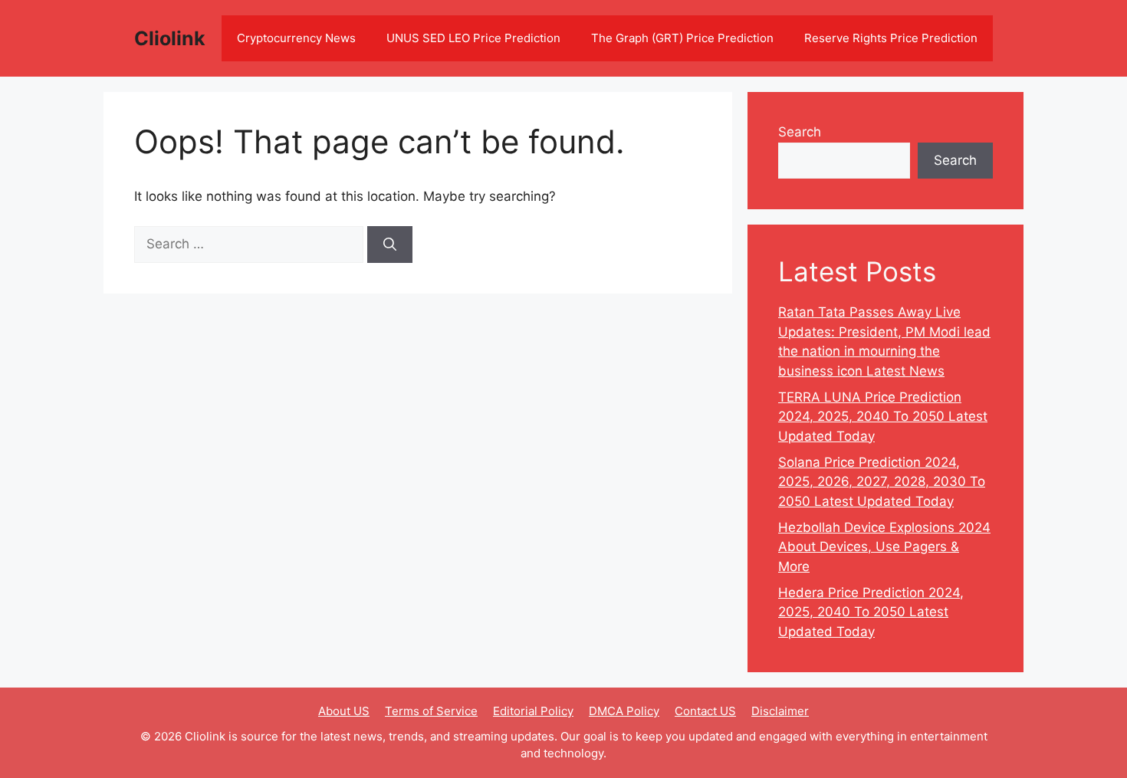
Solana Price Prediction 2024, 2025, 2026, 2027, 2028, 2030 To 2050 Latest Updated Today (881, 482)
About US (344, 711)
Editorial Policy (533, 711)
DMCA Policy (624, 711)
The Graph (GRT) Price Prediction (682, 38)
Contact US (705, 711)
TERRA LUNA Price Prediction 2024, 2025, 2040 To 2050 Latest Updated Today (882, 416)
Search (799, 132)
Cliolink (169, 38)
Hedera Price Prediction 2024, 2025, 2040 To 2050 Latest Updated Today (871, 612)
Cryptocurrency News (296, 38)
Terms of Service (431, 711)
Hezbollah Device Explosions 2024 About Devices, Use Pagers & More (884, 547)
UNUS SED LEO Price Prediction (473, 38)
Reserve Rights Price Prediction (891, 38)
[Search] (389, 244)
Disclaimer (780, 711)
